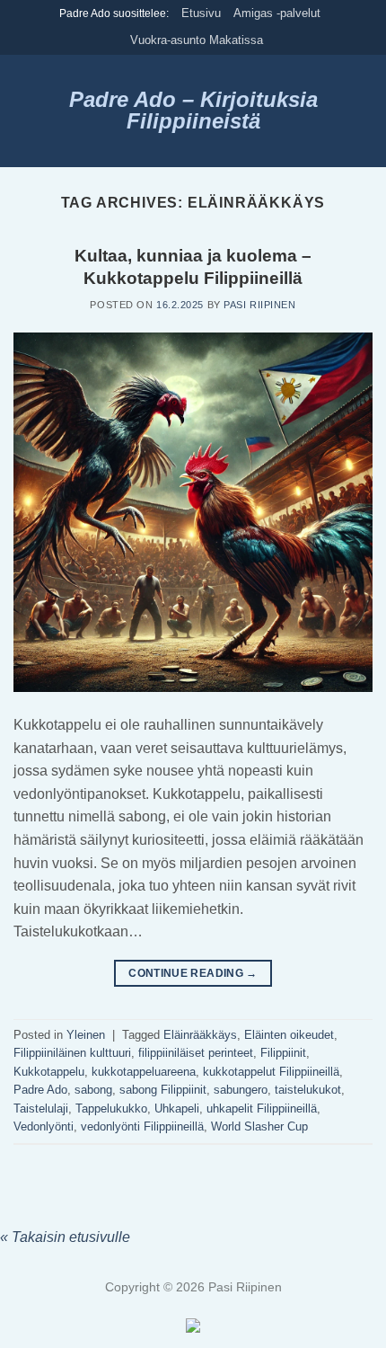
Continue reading (193, 973)
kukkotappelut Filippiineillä (271, 1071)
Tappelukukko (111, 1108)
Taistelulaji (40, 1108)
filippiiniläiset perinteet (195, 1053)
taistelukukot (308, 1089)
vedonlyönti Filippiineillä (142, 1126)
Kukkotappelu (48, 1071)
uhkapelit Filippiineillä (261, 1108)
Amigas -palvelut (276, 13)
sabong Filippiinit (162, 1089)
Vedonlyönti (43, 1126)
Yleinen (85, 1035)
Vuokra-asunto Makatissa (196, 40)
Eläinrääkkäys (200, 1035)
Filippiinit (283, 1053)
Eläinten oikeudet (289, 1035)
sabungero (241, 1089)
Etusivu (201, 13)
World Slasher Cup (259, 1126)
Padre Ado (40, 1089)
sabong (93, 1089)
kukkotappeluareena (144, 1071)
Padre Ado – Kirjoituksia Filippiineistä (193, 110)
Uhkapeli (176, 1108)
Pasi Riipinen (259, 304)
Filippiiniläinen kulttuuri (72, 1053)
